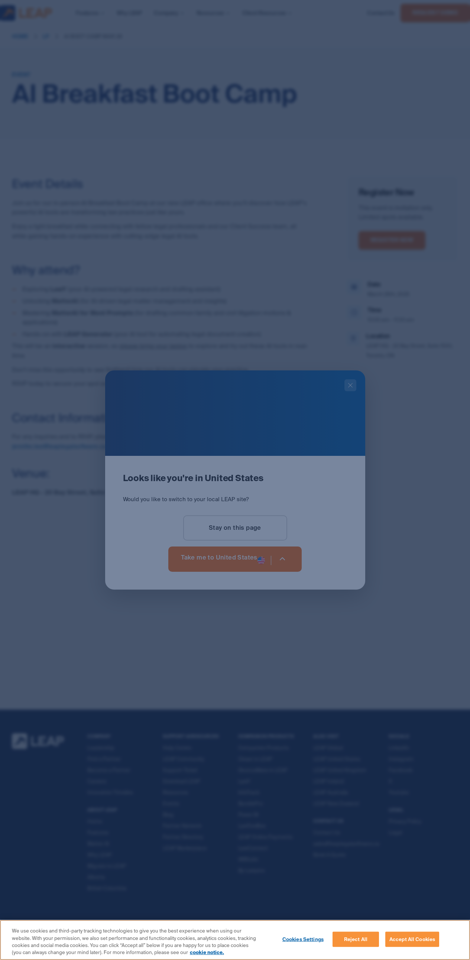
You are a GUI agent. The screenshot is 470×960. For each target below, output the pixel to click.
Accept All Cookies (412, 939)
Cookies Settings (303, 939)
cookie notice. (207, 952)
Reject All (355, 939)
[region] (235, 940)
